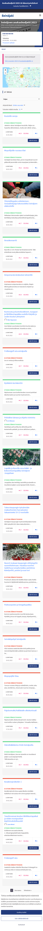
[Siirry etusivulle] (8, 16)
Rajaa (5, 99)
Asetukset (21, 925)
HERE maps (36, 86)
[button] (22, 76)
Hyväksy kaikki (21, 912)
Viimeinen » (28, 890)
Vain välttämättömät (21, 918)
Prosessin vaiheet (8, 43)
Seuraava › (18, 890)
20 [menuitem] (19, 109)
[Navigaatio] (40, 15)
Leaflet (29, 86)
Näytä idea (34, 140)
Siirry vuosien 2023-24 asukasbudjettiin (19, 61)
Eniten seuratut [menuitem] (18, 105)
